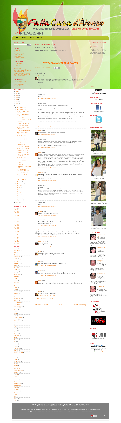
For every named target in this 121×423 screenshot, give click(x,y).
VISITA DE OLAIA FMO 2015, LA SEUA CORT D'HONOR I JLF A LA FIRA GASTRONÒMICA (22, 74)
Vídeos (32, 37)
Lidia (39, 76)
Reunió (16, 387)
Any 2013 (16, 211)
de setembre (20, 184)
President (16, 380)
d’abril (18, 194)
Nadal (15, 357)
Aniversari (42, 70)
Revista (16, 389)
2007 (17, 202)
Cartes (15, 278)
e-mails (16, 300)
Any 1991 (16, 243)
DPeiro (44, 67)
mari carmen (41, 241)
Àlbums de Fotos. (21, 118)
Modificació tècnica (19, 57)
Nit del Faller (17, 361)
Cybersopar (17, 291)
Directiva (39, 38)
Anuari (15, 265)
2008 (17, 105)
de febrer (19, 198)
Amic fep (40, 172)
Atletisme (16, 271)
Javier (39, 270)
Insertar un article (19, 51)
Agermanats (17, 256)
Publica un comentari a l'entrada (45, 298)
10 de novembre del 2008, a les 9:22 (47, 295)
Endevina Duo (17, 302)
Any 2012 (16, 212)
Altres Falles (17, 262)
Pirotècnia (16, 372)
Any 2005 (16, 222)
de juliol (19, 188)
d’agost (19, 186)
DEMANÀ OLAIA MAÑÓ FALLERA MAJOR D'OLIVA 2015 (22, 71)
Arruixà (16, 267)
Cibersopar (17, 284)
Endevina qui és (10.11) (22, 150)
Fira (15, 326)
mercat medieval (18, 352)
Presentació (17, 378)
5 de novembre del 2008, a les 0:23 (47, 90)
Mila (39, 261)
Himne (15, 337)
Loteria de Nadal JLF (19, 63)
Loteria (16, 346)
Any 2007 (16, 220)
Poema (16, 374)
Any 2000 (17, 230)
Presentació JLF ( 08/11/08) (23, 146)
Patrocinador (17, 369)
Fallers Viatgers (18, 321)
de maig (19, 192)
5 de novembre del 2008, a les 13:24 (47, 198)
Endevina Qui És (18, 306)
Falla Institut (17, 86)
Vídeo (15, 396)
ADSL (15, 254)
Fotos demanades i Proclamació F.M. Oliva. (23, 170)
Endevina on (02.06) (100, 261)
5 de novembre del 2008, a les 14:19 (47, 206)
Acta (15, 252)
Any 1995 (16, 237)
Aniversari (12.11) (21, 144)
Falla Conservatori (19, 84)
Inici (16, 37)
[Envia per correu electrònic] (54, 68)
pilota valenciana (18, 370)
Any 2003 (16, 225)
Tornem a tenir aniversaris (23, 148)
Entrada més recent (41, 305)
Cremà (15, 287)
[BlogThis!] (56, 68)
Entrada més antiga (79, 305)
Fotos (24, 37)
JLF (14, 341)
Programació (17, 383)
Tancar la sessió (18, 54)
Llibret (15, 345)
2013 (17, 95)
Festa (15, 322)
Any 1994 (16, 238)
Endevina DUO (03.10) (22, 172)
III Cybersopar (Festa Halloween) (22, 175)
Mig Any (16, 354)
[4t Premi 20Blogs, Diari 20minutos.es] (99, 351)
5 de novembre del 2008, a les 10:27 (47, 147)
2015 (17, 91)
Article (15, 269)
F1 (14, 311)
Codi (15, 286)
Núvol (15, 363)
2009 (17, 103)
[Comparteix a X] (57, 68)
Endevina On (17, 304)
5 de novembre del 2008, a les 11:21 (47, 180)
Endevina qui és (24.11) (22, 125)
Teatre (15, 394)
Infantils (16, 339)
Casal (15, 280)
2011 (17, 99)
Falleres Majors (18, 317)
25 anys (16, 249)
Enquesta (16, 308)
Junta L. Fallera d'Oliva (20, 81)
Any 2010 (16, 215)
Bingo (15, 273)
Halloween (16, 335)
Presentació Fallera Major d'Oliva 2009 (23, 155)
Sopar (15, 392)
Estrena (16, 310)
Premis (16, 376)
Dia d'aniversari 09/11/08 (23, 152)
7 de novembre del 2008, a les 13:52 (47, 246)
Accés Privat (17, 250)
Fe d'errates (17, 65)
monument (17, 356)
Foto (15, 328)
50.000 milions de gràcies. (23, 130)
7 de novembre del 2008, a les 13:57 (47, 257)
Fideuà (15, 324)
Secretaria (16, 391)
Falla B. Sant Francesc (20, 83)
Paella (15, 367)
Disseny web (17, 298)
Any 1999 (16, 231)
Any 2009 (16, 217)
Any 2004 (16, 224)
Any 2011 (16, 214)
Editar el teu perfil (18, 56)
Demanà (16, 293)
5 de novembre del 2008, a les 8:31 (47, 98)
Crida (15, 289)
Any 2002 (16, 227)
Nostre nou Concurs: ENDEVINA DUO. (22, 179)
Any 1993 (16, 240)
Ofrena (16, 365)
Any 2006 (16, 221)
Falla (15, 315)
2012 (17, 97)
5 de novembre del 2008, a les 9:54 (47, 134)
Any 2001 (16, 228)
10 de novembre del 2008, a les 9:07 (47, 287)
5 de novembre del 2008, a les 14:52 (47, 215)
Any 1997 (16, 234)
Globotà (16, 333)
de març (19, 196)
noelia (39, 152)
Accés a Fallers (18, 50)
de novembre (20, 109)
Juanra (15, 343)
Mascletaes (17, 348)
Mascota (16, 350)
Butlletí (16, 276)
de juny (19, 190)
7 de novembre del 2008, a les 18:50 (47, 265)
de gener (19, 200)
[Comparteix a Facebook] (59, 68)
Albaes (16, 258)
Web (47, 70)
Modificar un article (19, 53)
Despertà (16, 295)
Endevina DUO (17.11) (22, 139)
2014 (17, 93)
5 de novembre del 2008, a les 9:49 (47, 126)
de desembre (20, 107)
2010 (17, 101)
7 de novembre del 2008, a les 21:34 (47, 275)
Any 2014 (16, 209)
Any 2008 (16, 218)
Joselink (40, 230)
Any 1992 (16, 241)
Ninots (15, 359)
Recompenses (17, 385)
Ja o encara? (20, 164)
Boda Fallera (17, 274)
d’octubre (19, 182)
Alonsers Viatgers (18, 260)
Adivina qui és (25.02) (100, 287)
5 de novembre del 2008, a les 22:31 (47, 236)
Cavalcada (16, 282)
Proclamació (17, 381)
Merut (39, 130)
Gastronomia (17, 332)
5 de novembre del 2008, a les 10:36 (47, 167)
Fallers (15, 319)
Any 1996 (16, 236)
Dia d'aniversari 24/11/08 (23, 123)
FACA (15, 313)
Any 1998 (16, 233)
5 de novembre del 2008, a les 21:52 (47, 225)
